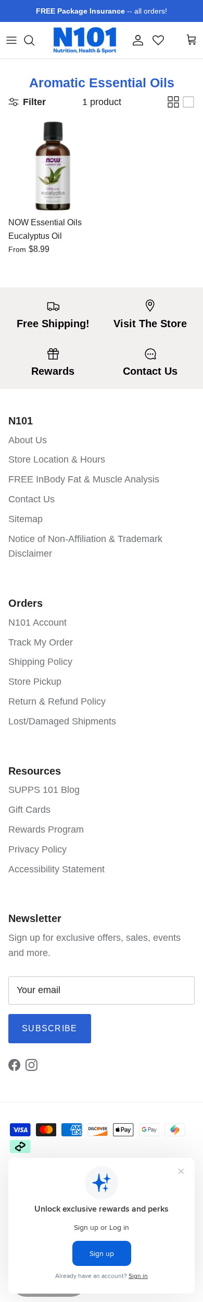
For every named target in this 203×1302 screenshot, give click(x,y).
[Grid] (173, 102)
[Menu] (11, 40)
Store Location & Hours (56, 459)
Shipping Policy (40, 661)
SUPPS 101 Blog (44, 790)
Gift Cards (29, 809)
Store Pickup (34, 681)
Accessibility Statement (56, 869)
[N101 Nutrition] (85, 40)
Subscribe (50, 1028)
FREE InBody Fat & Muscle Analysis (83, 479)
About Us (27, 440)
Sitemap (25, 519)
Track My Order (40, 642)
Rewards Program (46, 829)
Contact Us (31, 499)
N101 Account (37, 622)
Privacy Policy (37, 849)
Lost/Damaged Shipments (62, 721)
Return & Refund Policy (57, 701)
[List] (188, 102)
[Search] (34, 40)
